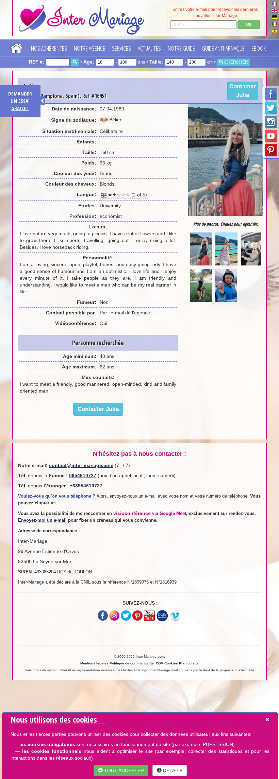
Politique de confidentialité (132, 663)
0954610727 (82, 475)
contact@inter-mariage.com (81, 465)
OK (249, 24)
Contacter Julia (242, 90)
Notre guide (181, 48)
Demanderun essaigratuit (20, 100)
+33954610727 (86, 485)
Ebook (258, 48)
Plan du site (189, 663)
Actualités (149, 48)
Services (121, 48)
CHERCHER (235, 62)
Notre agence (89, 48)
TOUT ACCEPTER (123, 770)
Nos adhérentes (49, 48)
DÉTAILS (172, 770)
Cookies (171, 663)
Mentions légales (94, 663)
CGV (159, 663)
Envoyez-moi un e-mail (42, 520)
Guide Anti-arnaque (223, 48)
